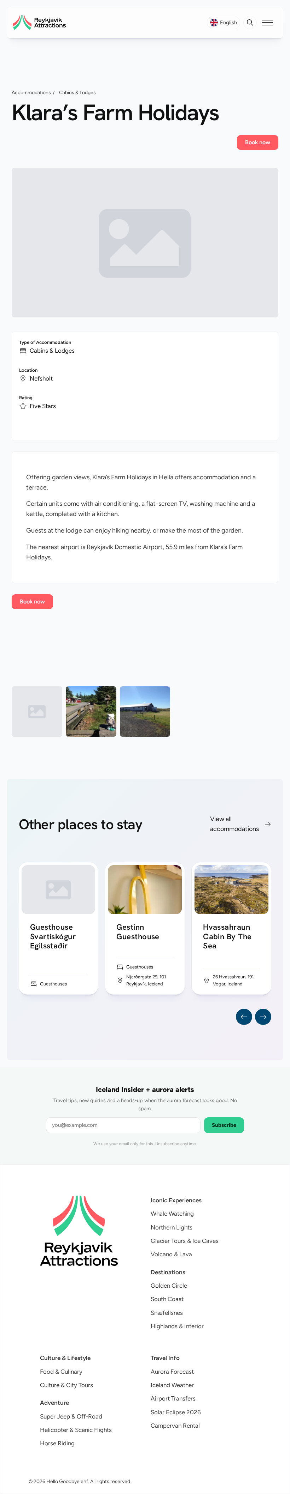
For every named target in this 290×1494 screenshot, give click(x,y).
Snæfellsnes (167, 1312)
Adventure (54, 1402)
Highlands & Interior (177, 1326)
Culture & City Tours (66, 1385)
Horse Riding (57, 1443)
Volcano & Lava (171, 1254)
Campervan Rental (175, 1425)
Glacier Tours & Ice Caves (185, 1240)
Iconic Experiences (176, 1200)
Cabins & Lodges (77, 93)
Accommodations (31, 93)
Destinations (168, 1272)
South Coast (167, 1298)
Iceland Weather (172, 1385)
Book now (257, 142)
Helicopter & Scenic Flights (76, 1429)
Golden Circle (169, 1285)
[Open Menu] (267, 22)
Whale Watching (172, 1213)
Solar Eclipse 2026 (176, 1412)
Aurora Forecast (172, 1371)
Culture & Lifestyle (65, 1357)
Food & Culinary (61, 1371)
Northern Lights (171, 1227)
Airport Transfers (173, 1398)
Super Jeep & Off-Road (71, 1416)
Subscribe (224, 1125)
